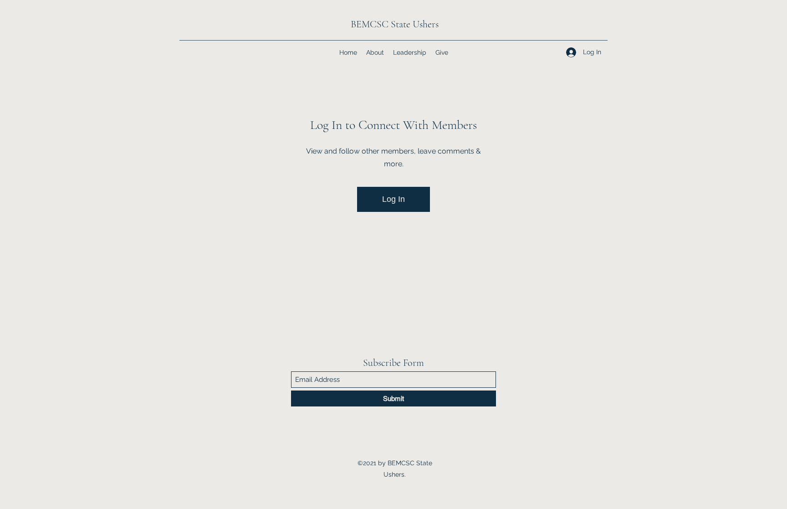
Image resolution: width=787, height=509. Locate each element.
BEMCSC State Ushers (395, 24)
